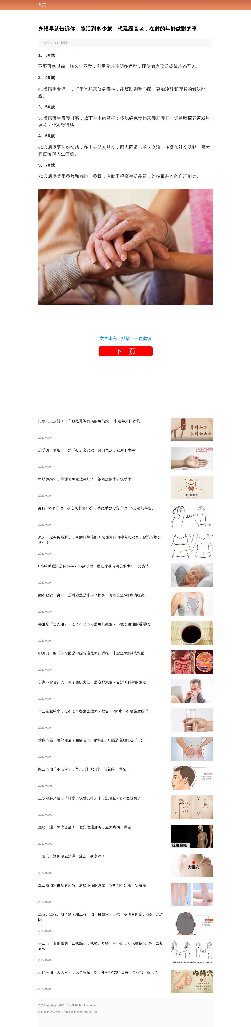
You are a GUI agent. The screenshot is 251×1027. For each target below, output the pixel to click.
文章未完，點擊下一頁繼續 (125, 338)
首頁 (42, 5)
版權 (80, 1011)
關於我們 (43, 1011)
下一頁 (125, 351)
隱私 (73, 1011)
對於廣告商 (90, 1011)
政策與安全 (57, 1011)
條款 (67, 1011)
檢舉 (64, 43)
